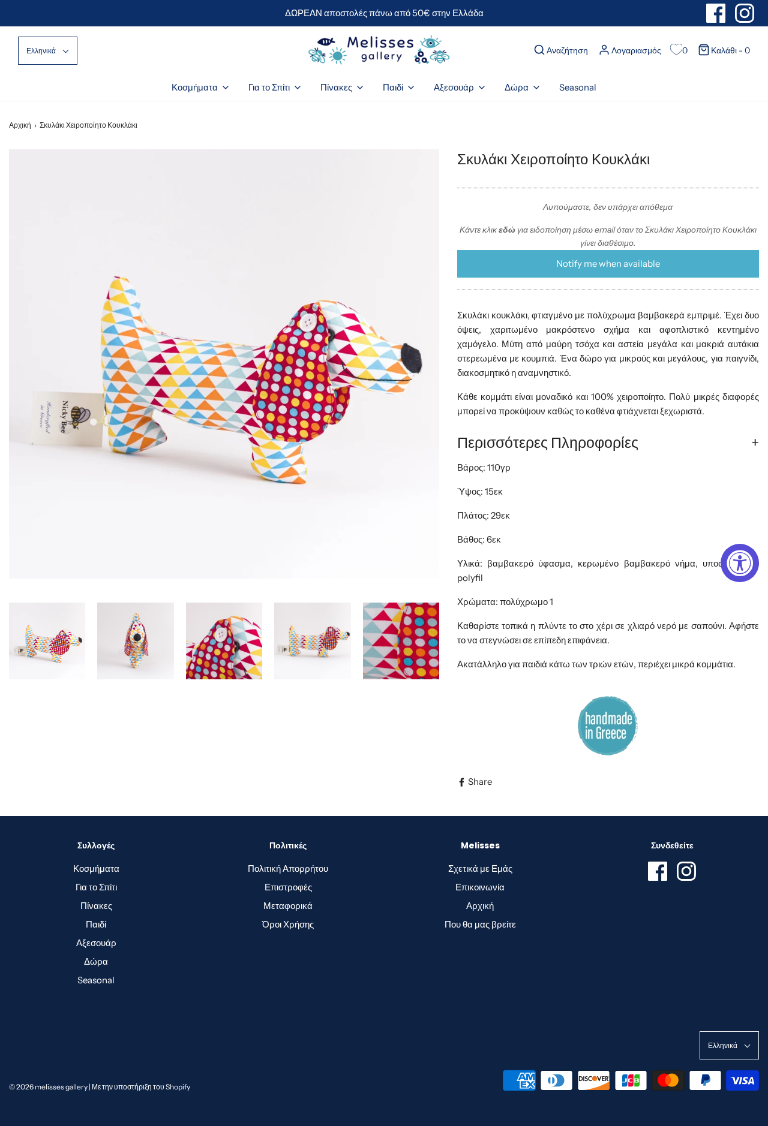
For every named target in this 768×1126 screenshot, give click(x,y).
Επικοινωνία (480, 887)
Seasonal (577, 87)
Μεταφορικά (288, 905)
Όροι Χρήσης (288, 924)
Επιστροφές (288, 887)
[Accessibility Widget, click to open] (740, 563)
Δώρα (96, 961)
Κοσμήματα (96, 868)
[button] (47, 51)
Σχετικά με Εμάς (480, 868)
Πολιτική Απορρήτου (288, 868)
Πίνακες (96, 905)
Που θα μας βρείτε (480, 924)
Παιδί (96, 924)
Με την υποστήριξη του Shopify (141, 1086)
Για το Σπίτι (96, 887)
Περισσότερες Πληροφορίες (547, 442)
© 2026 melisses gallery (48, 1086)
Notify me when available (608, 263)
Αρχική (20, 125)
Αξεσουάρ (96, 943)
